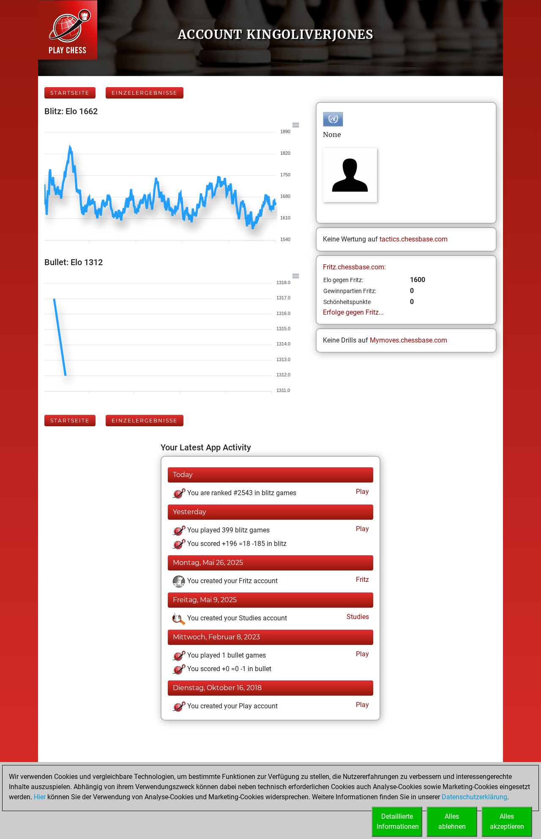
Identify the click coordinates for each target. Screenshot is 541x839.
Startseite (70, 93)
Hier (40, 797)
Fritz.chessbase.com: (354, 267)
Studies (357, 617)
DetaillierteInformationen (398, 821)
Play (361, 492)
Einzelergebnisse (145, 93)
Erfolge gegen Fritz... (353, 312)
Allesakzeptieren (507, 821)
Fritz (361, 580)
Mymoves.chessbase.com (408, 340)
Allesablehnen (452, 821)
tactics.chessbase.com (414, 239)
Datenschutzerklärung (474, 797)
